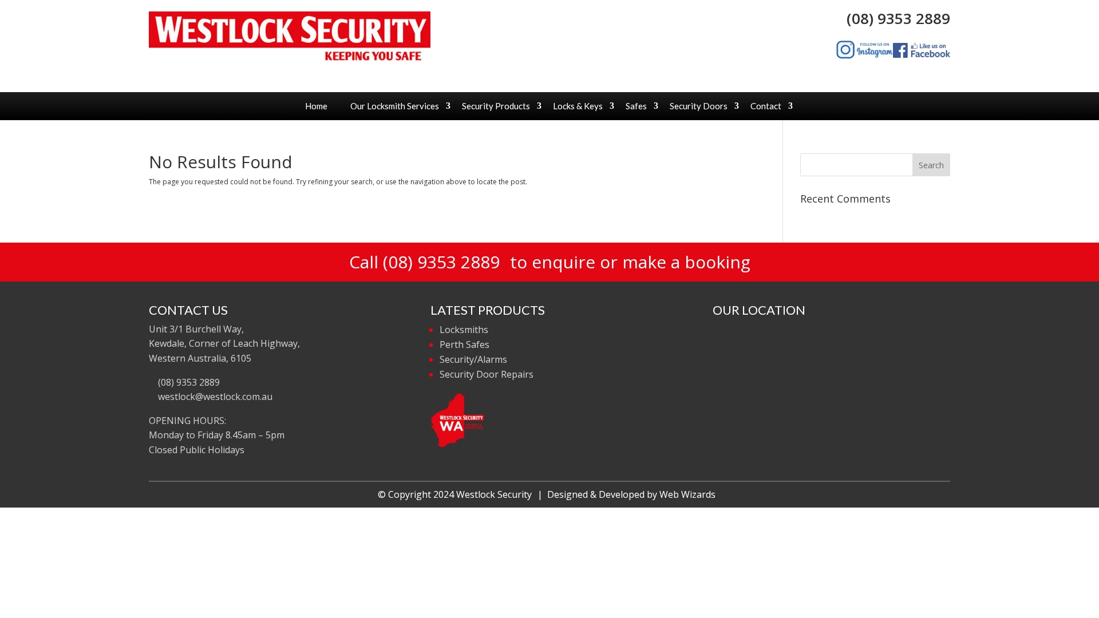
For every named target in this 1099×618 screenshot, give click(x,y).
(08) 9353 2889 (894, 18)
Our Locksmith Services (394, 106)
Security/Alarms (473, 359)
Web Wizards (687, 494)
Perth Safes (464, 344)
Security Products (496, 106)
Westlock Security (494, 494)
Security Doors (699, 106)
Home (316, 106)
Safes (636, 106)
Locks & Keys (578, 106)
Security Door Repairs (486, 374)
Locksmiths (464, 329)
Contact (765, 106)
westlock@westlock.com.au (214, 396)
